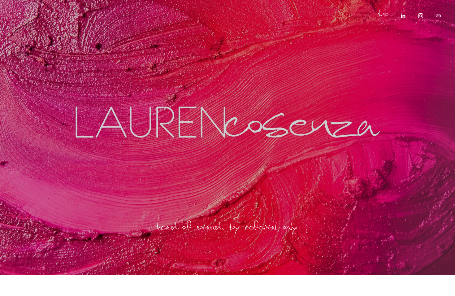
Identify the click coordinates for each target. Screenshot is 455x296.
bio (384, 15)
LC (18, 16)
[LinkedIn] (403, 16)
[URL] (438, 16)
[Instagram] (421, 16)
